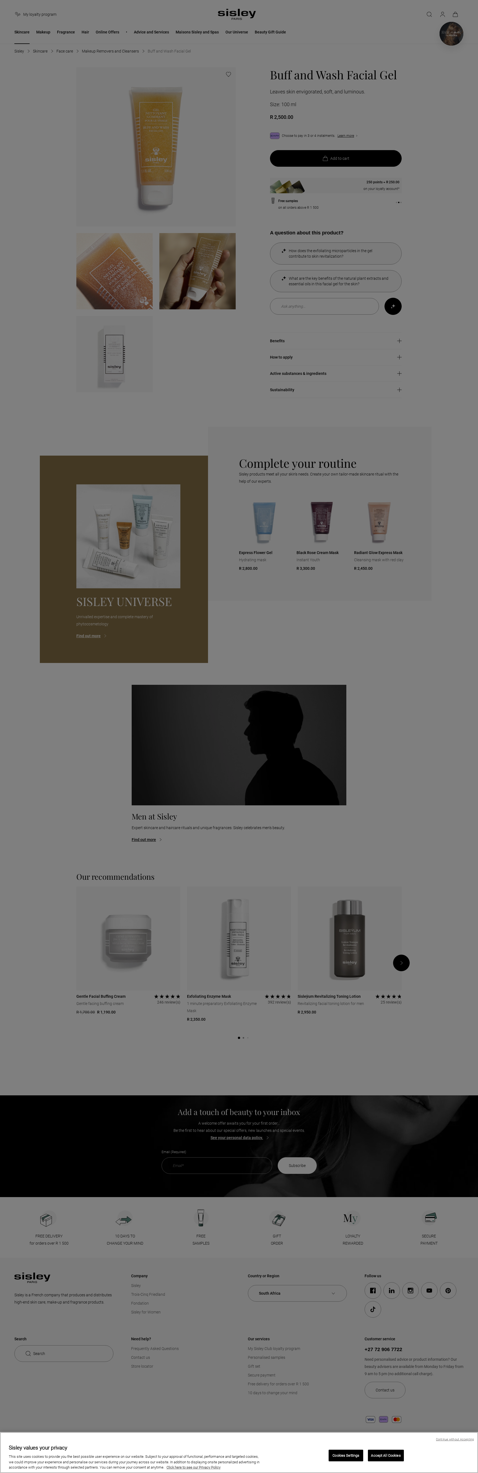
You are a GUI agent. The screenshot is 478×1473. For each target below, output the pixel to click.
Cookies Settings (345, 1455)
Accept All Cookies (386, 1455)
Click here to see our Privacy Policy (193, 1467)
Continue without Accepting (455, 1439)
